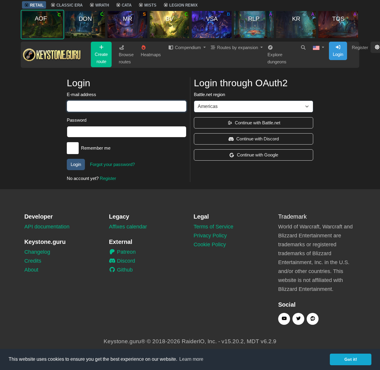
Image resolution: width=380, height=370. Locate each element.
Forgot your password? (112, 164)
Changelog (37, 252)
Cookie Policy (210, 244)
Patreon (125, 252)
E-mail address (81, 94)
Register (360, 47)
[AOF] (42, 24)
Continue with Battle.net (257, 122)
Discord (125, 261)
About (31, 270)
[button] (319, 48)
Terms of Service (213, 227)
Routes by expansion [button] (237, 47)
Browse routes (126, 58)
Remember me (95, 147)
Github (124, 270)
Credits (32, 261)
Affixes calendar (128, 227)
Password (76, 120)
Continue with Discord (257, 138)
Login (338, 54)
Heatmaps (151, 54)
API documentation (46, 227)
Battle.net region (209, 94)
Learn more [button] (191, 359)
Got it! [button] (350, 359)
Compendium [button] (188, 47)
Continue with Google (257, 154)
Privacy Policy (210, 236)
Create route (101, 58)
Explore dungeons (276, 58)
